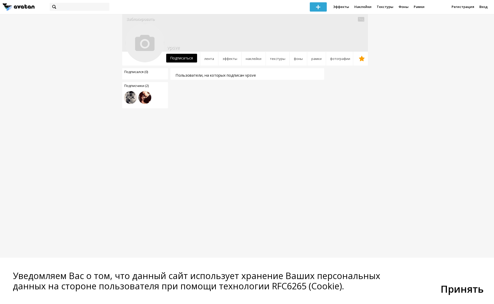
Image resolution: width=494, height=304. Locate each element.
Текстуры (385, 6)
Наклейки (363, 6)
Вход (483, 6)
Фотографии (340, 58)
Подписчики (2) (136, 85)
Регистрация (463, 6)
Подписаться (181, 58)
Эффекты (341, 6)
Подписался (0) (136, 71)
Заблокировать (140, 19)
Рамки (419, 6)
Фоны (404, 6)
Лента (209, 58)
